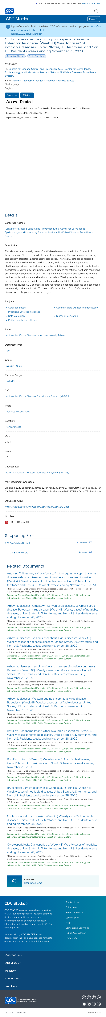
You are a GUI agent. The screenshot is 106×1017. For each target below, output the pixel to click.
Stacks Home (72, 902)
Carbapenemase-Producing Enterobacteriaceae (24, 309)
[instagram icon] (94, 997)
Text (8, 350)
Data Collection (16, 316)
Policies (10, 970)
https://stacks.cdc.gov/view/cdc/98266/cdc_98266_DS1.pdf (37, 506)
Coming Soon (72, 917)
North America (13, 426)
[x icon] (89, 997)
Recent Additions (74, 912)
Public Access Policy (76, 932)
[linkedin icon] (99, 997)
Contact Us (71, 938)
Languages (12, 978)
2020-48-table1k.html (17, 543)
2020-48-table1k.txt (16, 552)
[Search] (96, 11)
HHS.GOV (9, 1012)
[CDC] (9, 10)
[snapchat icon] (94, 1004)
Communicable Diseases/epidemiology (77, 307)
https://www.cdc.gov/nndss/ (26, 33)
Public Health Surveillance (22, 320)
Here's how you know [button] (90, 3)
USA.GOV (21, 1012)
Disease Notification (67, 316)
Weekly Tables (14, 366)
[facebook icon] (84, 997)
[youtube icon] (84, 1004)
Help (68, 922)
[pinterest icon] (89, 1004)
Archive (10, 986)
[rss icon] (99, 1004)
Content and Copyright (77, 927)
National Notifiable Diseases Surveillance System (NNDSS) (38, 396)
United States (13, 381)
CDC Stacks (14, 903)
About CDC (12, 963)
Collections (71, 907)
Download (12, 95)
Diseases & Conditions (18, 411)
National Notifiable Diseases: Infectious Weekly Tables (43, 80)
